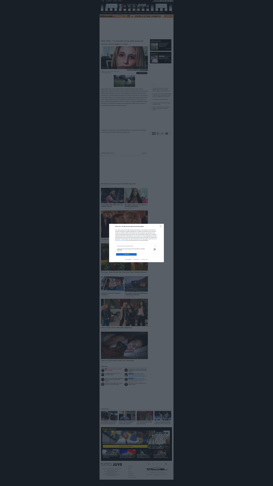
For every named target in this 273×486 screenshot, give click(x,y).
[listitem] (136, 246)
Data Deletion (128, 259)
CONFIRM (126, 254)
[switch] (154, 249)
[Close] (161, 226)
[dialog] (136, 243)
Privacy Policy (144, 259)
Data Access (136, 259)
